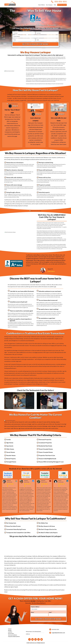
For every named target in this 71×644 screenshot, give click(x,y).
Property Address (35, 606)
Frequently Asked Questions (14, 636)
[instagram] (35, 639)
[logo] (10, 1)
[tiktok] (38, 639)
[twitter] (32, 639)
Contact (9, 628)
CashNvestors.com (33, 642)
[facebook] (29, 639)
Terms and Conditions (12, 635)
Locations (10, 631)
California (28, 633)
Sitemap (9, 630)
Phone (33, 612)
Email (50, 612)
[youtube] (41, 639)
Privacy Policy (11, 633)
